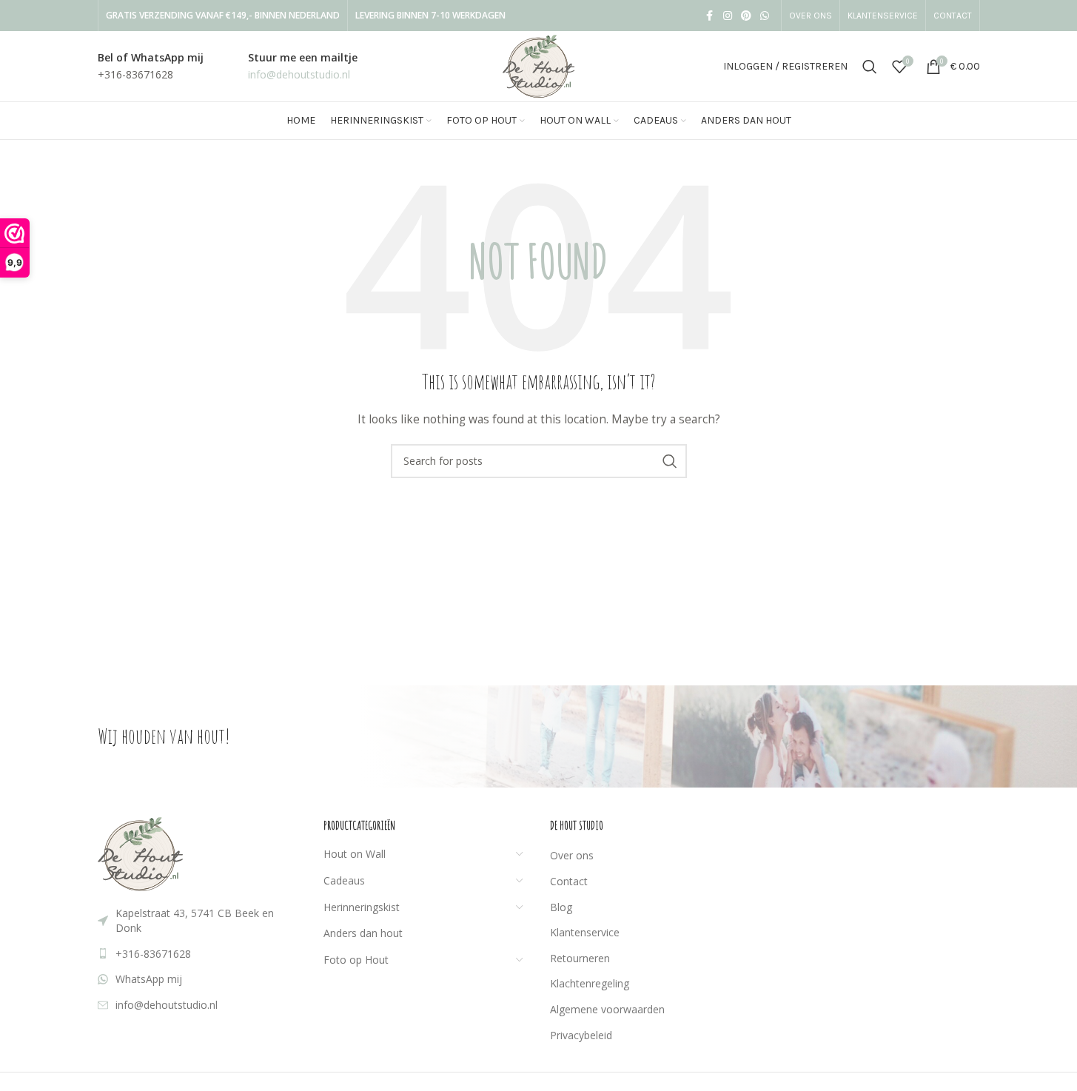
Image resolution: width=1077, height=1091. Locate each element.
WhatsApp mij (148, 979)
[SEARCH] (670, 461)
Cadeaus (344, 880)
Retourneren (580, 958)
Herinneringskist (361, 907)
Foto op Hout (356, 960)
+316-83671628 (153, 954)
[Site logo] (538, 65)
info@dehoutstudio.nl (166, 1005)
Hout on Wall (354, 854)
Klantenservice (585, 932)
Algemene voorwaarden (607, 1009)
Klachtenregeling (589, 983)
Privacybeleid (581, 1035)
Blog (561, 907)
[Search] (870, 66)
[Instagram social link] (728, 16)
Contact (569, 881)
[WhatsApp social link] (765, 16)
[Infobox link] (151, 66)
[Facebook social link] (710, 16)
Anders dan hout (363, 933)
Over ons (572, 855)
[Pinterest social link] (746, 16)
